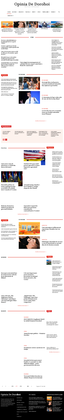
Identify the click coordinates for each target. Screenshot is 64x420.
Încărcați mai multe (40, 121)
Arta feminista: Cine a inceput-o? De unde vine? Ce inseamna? (9, 232)
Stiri (38, 12)
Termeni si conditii (22, 409)
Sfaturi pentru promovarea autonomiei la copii (56, 170)
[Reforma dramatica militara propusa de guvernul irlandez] (12, 199)
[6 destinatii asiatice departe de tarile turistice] (49, 268)
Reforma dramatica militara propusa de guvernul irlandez (7, 207)
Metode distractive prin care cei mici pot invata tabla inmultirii (57, 176)
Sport (33, 12)
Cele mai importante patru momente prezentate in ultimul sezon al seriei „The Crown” (30, 276)
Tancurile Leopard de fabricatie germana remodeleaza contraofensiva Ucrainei (31, 208)
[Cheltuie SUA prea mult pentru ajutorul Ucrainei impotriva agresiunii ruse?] (34, 157)
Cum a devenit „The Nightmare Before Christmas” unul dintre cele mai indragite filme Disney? (9, 299)
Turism (53, 12)
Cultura (14, 12)
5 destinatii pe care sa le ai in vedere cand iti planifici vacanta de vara (57, 273)
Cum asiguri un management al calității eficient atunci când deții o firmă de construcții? (31, 63)
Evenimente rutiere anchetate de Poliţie (34, 348)
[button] (59, 12)
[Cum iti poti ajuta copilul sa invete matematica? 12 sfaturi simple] (49, 164)
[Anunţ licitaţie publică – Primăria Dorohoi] (11, 334)
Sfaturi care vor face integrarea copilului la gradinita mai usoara (57, 153)
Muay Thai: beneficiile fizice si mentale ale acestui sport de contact (52, 323)
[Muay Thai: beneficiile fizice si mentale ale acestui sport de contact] (55, 319)
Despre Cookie (20, 402)
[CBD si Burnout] (44, 24)
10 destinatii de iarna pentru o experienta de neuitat (57, 285)
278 (21, 386)
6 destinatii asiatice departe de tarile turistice (57, 268)
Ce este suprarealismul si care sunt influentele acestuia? (8, 238)
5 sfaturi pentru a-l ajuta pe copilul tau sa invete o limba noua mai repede (57, 158)
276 (12, 386)
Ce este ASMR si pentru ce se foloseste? (6, 132)
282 (28, 386)
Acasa (9, 12)
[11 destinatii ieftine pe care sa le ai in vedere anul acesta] (49, 291)
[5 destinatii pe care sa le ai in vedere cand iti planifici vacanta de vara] (49, 273)
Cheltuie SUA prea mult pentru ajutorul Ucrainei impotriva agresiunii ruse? (31, 166)
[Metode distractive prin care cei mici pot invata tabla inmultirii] (49, 176)
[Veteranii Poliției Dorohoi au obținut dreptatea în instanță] (11, 376)
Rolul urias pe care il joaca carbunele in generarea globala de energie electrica (57, 61)
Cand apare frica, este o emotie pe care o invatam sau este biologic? (43, 133)
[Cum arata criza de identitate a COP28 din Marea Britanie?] (12, 157)
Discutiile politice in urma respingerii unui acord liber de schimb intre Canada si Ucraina (8, 187)
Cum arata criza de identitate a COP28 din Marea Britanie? (8, 165)
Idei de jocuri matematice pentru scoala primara (57, 182)
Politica (27, 12)
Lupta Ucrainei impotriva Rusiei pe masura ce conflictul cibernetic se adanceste (56, 55)
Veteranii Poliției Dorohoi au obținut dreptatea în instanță (33, 377)
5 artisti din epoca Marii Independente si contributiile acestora (8, 225)
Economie (45, 80)
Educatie (21, 12)
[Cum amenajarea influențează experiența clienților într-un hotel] (7, 24)
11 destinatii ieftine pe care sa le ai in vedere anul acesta (57, 291)
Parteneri (19, 400)
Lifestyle (44, 225)
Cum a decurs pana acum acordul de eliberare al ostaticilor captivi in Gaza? (9, 53)
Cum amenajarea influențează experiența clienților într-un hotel (7, 30)
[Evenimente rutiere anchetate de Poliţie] (11, 348)
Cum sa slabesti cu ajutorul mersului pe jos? (52, 348)
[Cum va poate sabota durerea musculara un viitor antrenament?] (55, 331)
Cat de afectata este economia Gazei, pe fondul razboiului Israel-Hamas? (51, 112)
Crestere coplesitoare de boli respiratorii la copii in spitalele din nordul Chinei (10, 47)
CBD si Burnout (44, 28)
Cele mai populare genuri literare (9, 229)
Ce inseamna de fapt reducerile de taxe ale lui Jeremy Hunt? (52, 98)
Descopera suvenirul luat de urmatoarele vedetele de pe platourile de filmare (9, 275)
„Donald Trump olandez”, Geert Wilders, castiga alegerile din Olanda (32, 186)
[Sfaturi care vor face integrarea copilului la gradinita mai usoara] (49, 153)
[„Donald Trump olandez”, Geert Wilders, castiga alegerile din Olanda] (34, 178)
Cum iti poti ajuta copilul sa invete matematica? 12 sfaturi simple (56, 164)
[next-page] (6, 140)
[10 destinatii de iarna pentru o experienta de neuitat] (49, 285)
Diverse (26, 317)
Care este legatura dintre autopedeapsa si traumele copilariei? (32, 133)
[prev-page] (4, 140)
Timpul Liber (45, 12)
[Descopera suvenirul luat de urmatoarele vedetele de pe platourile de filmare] (12, 266)
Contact (19, 416)
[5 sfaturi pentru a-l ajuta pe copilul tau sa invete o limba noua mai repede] (49, 158)
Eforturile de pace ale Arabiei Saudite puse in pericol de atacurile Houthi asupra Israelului (9, 59)
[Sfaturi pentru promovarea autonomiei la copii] (49, 170)
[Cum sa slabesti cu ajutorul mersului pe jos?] (55, 344)
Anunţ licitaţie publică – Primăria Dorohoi (34, 334)
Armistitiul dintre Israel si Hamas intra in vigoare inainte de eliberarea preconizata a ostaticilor (9, 65)
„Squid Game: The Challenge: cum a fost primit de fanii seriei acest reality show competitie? (31, 299)
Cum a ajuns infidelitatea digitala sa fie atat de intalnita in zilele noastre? (56, 134)
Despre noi (19, 397)
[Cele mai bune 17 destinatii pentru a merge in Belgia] (57, 24)
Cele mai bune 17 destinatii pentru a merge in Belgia (57, 30)
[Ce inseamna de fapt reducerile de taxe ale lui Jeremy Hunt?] (29, 97)
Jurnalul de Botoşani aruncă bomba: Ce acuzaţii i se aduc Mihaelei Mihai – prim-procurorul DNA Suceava (33, 362)
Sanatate (10, 15)
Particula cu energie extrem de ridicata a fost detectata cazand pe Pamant (57, 48)
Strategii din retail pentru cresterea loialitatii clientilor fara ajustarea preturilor (32, 30)
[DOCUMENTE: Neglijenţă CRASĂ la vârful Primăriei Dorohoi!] (11, 319)
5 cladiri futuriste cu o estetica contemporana (8, 235)
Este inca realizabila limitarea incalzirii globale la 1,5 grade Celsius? (8, 42)
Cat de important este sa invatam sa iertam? (19, 132)
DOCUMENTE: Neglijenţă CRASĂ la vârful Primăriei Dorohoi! (34, 320)
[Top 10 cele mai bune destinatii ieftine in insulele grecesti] (49, 279)
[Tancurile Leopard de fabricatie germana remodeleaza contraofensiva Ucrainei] (34, 199)
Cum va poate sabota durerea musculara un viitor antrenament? (52, 336)
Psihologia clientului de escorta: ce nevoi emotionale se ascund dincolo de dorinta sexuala (19, 31)
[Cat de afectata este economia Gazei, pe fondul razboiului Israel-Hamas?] (29, 111)
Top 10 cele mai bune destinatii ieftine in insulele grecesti (57, 279)
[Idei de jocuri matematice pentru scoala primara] (49, 182)
